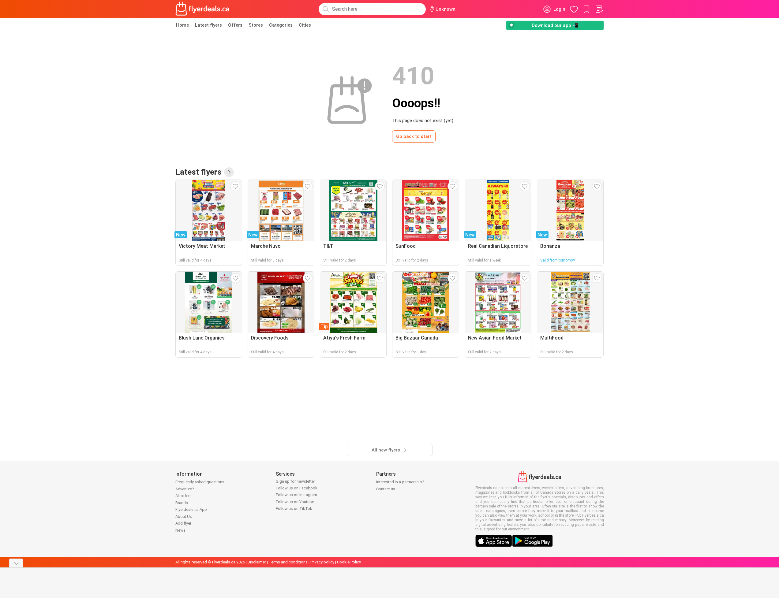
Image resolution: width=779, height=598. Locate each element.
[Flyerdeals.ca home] (202, 9)
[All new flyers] (229, 172)
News (180, 530)
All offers (183, 495)
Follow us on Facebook (296, 488)
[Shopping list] (599, 9)
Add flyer (183, 523)
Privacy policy (322, 562)
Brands (181, 502)
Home (182, 25)
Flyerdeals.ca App (191, 509)
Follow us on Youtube (295, 502)
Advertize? (184, 489)
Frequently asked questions (199, 482)
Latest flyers (208, 25)
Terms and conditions (288, 562)
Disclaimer (257, 562)
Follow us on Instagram (296, 494)
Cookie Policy (349, 562)
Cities (305, 25)
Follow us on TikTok (294, 508)
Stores (256, 25)
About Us (183, 516)
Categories (281, 25)
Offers (235, 25)
